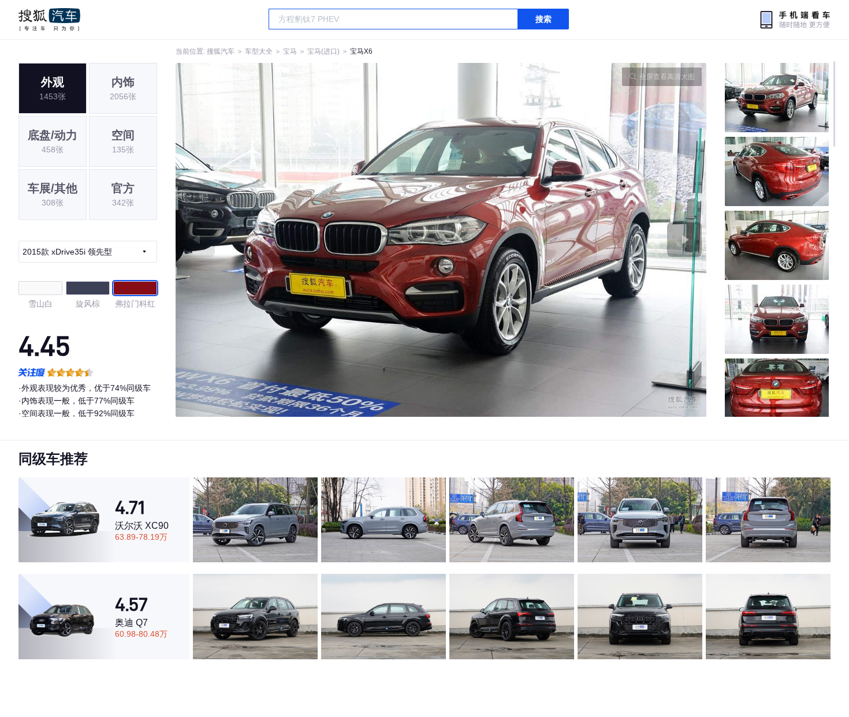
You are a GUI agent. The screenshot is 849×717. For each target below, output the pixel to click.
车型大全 (259, 51)
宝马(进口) (323, 51)
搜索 (543, 19)
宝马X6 (361, 51)
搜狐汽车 (49, 19)
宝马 (290, 51)
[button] (308, 240)
